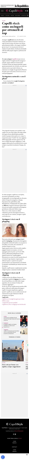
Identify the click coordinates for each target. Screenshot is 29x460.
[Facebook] (25, 10)
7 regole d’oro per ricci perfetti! (9, 302)
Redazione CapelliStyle (8, 36)
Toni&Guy (6, 323)
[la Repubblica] (21, 5)
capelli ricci (15, 59)
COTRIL (5, 316)
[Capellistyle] (14, 10)
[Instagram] (27, 10)
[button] (2, 323)
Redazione (14, 442)
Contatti (14, 441)
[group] (2, 15)
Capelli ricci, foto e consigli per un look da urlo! (14, 304)
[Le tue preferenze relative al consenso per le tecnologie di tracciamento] (27, 345)
